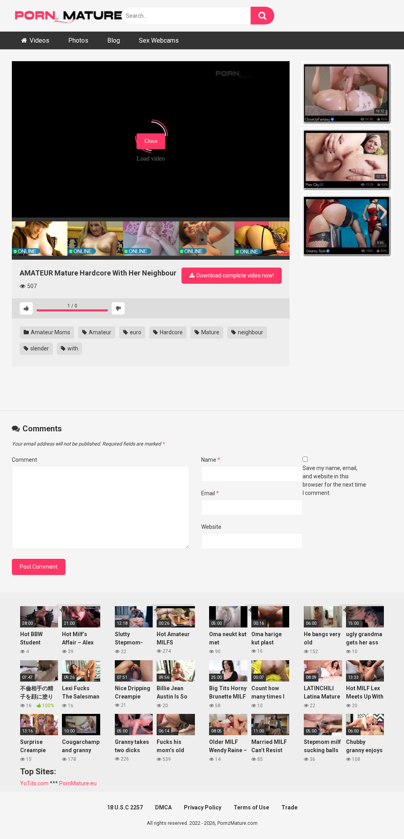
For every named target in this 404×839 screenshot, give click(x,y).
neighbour (250, 332)
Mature (209, 332)
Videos (39, 40)
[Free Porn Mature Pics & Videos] (71, 15)
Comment (24, 460)
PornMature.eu (78, 783)
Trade (289, 807)
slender (39, 348)
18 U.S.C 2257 (125, 807)
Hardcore (171, 332)
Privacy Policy (202, 807)
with (72, 348)
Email (210, 493)
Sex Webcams (159, 40)
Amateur (99, 332)
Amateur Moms (50, 332)
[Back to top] (377, 815)
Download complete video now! (234, 275)
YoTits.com (34, 783)
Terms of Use (251, 807)
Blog (113, 40)
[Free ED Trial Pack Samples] (346, 94)
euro (135, 332)
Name (210, 460)
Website (211, 527)
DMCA (163, 807)
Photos (78, 40)
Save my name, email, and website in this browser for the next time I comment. (334, 480)
